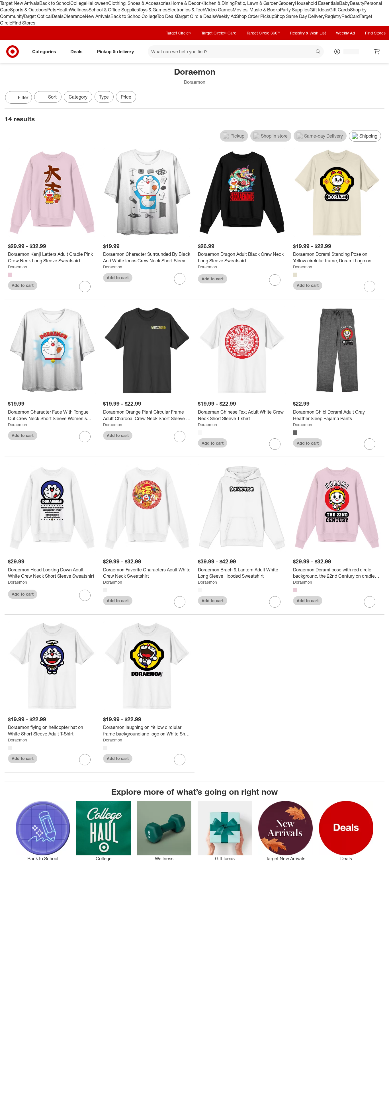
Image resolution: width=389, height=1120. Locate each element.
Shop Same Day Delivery (299, 16)
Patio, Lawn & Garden (257, 3)
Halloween (97, 3)
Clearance (74, 16)
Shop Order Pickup (255, 16)
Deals (58, 16)
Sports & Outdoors (28, 10)
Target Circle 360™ (263, 32)
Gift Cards (339, 10)
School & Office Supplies (113, 10)
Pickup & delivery (115, 51)
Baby (344, 3)
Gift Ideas (319, 10)
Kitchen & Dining (217, 3)
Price (126, 97)
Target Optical (37, 16)
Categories (44, 51)
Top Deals (166, 16)
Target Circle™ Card (218, 32)
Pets (51, 10)
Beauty (357, 3)
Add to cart (23, 285)
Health (63, 10)
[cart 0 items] (377, 51)
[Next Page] (378, 98)
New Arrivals (97, 16)
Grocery (287, 3)
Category (78, 97)
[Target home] (12, 51)
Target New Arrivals (19, 3)
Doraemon (17, 266)
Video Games (219, 10)
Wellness (79, 10)
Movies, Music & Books (256, 10)
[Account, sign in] (348, 51)
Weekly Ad (225, 16)
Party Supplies (295, 10)
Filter (23, 97)
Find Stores (23, 23)
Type (104, 97)
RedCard (350, 16)
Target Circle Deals (195, 16)
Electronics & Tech (186, 10)
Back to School (54, 3)
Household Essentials (317, 3)
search (318, 52)
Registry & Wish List (308, 32)
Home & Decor (185, 3)
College (78, 3)
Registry (333, 16)
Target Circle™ (178, 32)
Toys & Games (152, 10)
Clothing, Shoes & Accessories (139, 3)
